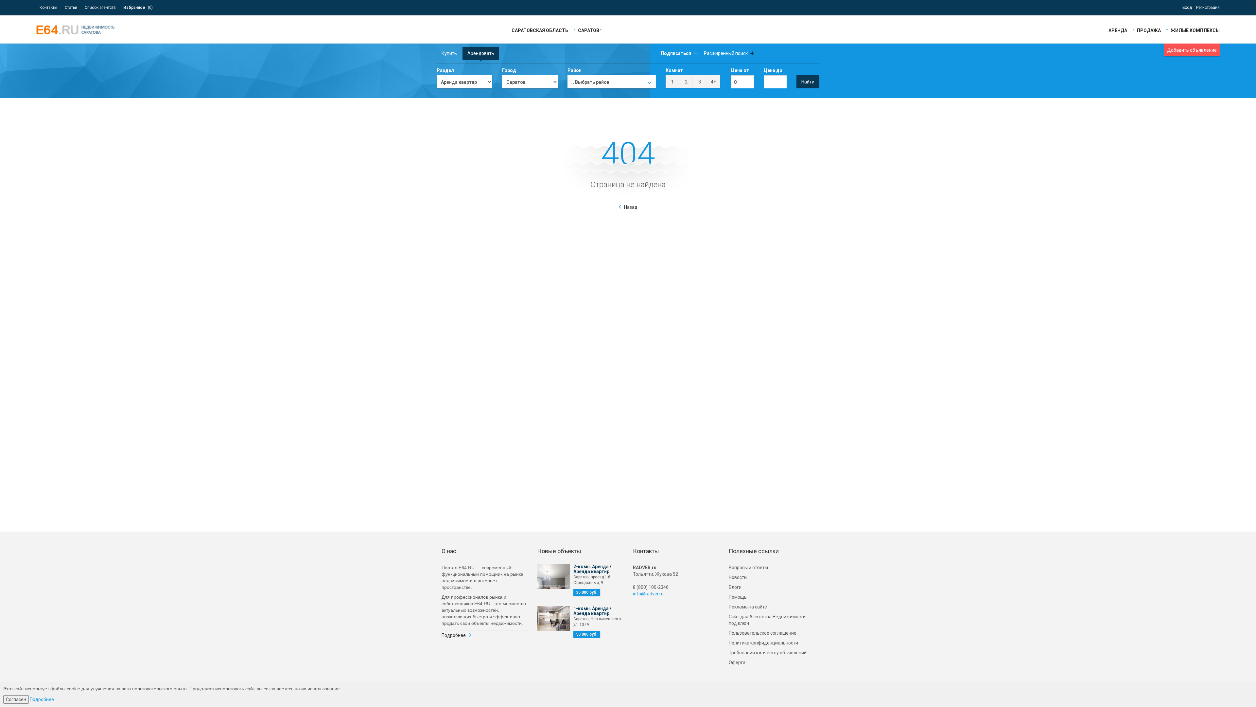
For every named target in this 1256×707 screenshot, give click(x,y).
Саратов (588, 30)
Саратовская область (540, 30)
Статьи (71, 7)
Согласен (16, 699)
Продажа (1149, 30)
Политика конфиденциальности (763, 642)
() (138, 7)
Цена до (773, 70)
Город (509, 70)
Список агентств (100, 7)
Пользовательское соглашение (762, 633)
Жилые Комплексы (1195, 30)
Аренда (1117, 30)
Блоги (735, 587)
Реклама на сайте (748, 606)
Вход (1187, 7)
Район (574, 70)
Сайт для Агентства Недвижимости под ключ (767, 620)
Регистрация (1208, 7)
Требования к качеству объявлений (768, 652)
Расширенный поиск (726, 53)
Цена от (740, 70)
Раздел (445, 70)
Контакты (48, 7)
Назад (630, 207)
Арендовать (480, 53)
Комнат (674, 70)
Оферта (737, 662)
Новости (738, 577)
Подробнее (454, 635)
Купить (449, 53)
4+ (713, 81)
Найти (807, 81)
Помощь (738, 597)
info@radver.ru (648, 593)
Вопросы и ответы (748, 567)
